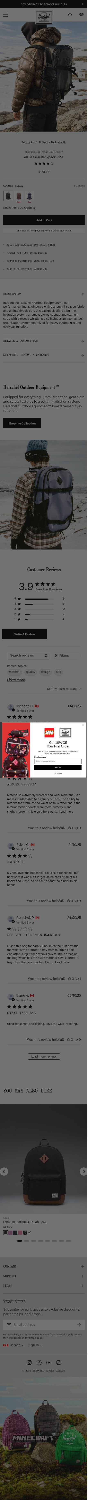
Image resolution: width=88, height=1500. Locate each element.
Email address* (40, 757)
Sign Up (58, 767)
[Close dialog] (83, 725)
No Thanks (58, 773)
